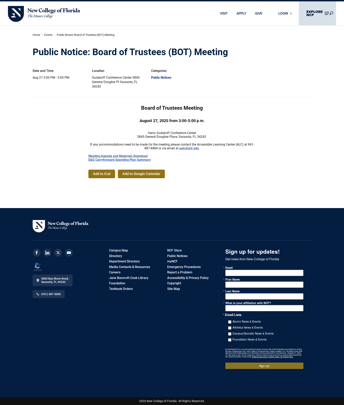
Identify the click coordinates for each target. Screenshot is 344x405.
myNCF (172, 261)
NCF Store (174, 250)
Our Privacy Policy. (286, 357)
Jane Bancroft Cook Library (128, 278)
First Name (232, 279)
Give (258, 13)
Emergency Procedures (184, 267)
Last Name (232, 291)
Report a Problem (179, 272)
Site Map (173, 289)
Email (229, 267)
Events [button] (48, 34)
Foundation (117, 283)
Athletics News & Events (248, 327)
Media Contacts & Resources (129, 267)
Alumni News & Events (247, 321)
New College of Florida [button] (24, 8)
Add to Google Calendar (141, 174)
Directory (115, 256)
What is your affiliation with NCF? (248, 302)
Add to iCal (101, 174)
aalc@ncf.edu (189, 148)
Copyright (174, 283)
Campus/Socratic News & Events (253, 333)
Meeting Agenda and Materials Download (118, 156)
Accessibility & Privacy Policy (188, 278)
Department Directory (124, 261)
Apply (241, 13)
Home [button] (36, 34)
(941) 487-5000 (51, 294)
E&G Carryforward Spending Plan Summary (119, 160)
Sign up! (264, 366)
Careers (114, 272)
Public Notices (161, 77)
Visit (224, 13)
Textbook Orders (121, 289)
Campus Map (118, 250)
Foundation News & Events (250, 339)
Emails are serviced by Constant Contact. (266, 357)
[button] (60, 226)
